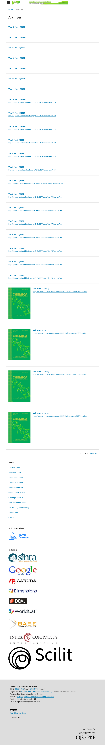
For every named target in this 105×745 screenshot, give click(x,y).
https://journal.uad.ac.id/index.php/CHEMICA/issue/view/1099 (32, 143)
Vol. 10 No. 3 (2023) (16, 99)
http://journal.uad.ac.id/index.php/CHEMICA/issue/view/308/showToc (60, 416)
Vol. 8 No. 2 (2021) (16, 180)
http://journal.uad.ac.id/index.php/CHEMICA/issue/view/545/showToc (60, 291)
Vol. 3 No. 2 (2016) (41, 371)
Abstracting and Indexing (18, 507)
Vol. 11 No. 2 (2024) (16, 78)
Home (10, 10)
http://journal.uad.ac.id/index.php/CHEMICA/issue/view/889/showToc (35, 210)
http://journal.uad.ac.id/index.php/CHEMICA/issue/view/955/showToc (35, 197)
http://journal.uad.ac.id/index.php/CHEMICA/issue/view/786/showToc (35, 224)
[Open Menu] (8, 2)
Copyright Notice (15, 497)
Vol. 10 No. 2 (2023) (16, 113)
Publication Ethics (15, 487)
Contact (11, 517)
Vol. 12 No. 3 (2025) (16, 37)
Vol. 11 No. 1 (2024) (16, 89)
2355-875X (19, 689)
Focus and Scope (15, 477)
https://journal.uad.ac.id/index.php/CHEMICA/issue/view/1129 (32, 129)
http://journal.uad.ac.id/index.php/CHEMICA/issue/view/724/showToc (35, 237)
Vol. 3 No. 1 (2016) (41, 413)
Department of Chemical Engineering (36, 691)
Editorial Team (14, 467)
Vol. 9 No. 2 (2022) (16, 153)
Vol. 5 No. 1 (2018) (16, 275)
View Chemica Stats (18, 713)
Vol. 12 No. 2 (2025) (16, 47)
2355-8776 (34, 689)
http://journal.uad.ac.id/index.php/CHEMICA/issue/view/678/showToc (35, 251)
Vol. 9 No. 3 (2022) (16, 140)
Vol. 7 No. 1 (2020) (16, 221)
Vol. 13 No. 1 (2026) (16, 27)
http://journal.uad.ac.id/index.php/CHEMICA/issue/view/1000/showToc (35, 183)
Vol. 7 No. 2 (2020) (16, 207)
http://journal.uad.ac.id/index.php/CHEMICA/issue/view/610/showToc (35, 278)
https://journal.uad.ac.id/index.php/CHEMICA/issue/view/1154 (32, 102)
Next (92, 453)
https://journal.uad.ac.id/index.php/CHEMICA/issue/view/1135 (32, 116)
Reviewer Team (14, 472)
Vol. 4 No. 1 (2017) (41, 330)
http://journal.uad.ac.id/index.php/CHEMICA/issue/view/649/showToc (35, 264)
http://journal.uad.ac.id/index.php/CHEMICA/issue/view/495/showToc (60, 333)
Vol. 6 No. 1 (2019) (16, 248)
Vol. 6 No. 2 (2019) (16, 234)
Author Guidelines (15, 482)
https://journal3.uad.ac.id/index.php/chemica (35, 696)
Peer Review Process (17, 502)
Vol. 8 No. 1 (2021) (16, 194)
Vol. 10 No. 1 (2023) (16, 126)
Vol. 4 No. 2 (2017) (41, 289)
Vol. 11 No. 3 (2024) (16, 68)
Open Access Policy (16, 492)
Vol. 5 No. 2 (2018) (16, 261)
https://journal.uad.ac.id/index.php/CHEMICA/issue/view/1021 (32, 170)
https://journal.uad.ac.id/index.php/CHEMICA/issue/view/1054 (32, 156)
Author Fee (13, 512)
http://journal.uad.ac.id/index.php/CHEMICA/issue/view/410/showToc (60, 374)
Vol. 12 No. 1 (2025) (16, 58)
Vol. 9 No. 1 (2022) (16, 167)
